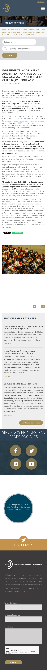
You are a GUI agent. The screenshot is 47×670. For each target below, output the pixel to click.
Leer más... (8, 343)
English (40, 1)
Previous (34, 306)
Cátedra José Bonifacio (19, 118)
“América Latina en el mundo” (13, 133)
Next (43, 306)
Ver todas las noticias (31, 423)
